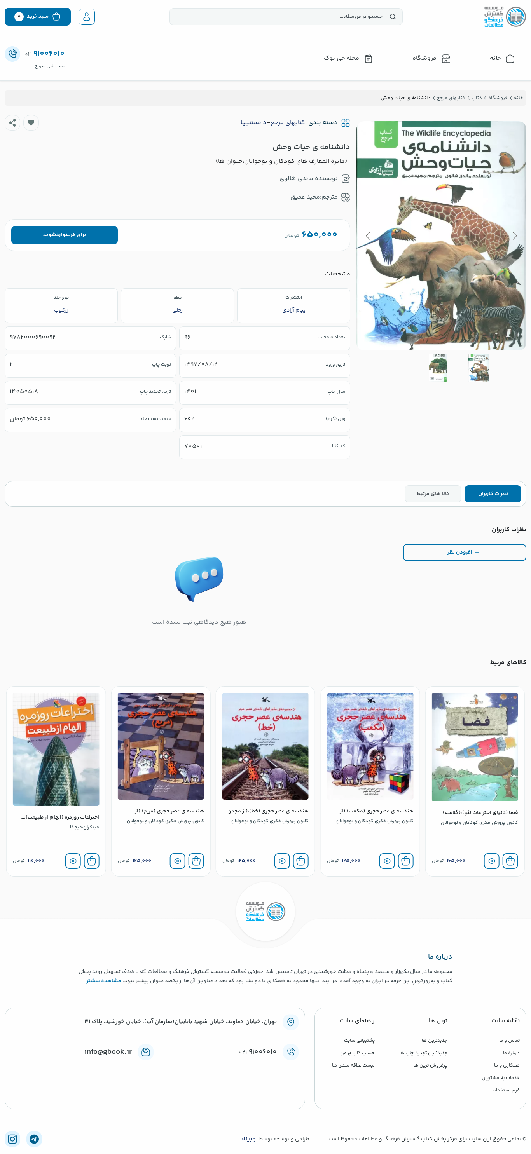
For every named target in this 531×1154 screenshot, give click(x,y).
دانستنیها (254, 122)
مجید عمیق (305, 197)
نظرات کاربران (493, 494)
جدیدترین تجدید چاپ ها (423, 1053)
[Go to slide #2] (438, 368)
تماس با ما (509, 1040)
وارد (60, 235)
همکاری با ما (507, 1065)
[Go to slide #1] (479, 368)
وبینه (249, 1139)
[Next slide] (368, 236)
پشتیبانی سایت (359, 1040)
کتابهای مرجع (288, 122)
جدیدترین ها (434, 1040)
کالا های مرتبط (433, 494)
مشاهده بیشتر (103, 981)
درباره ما (511, 1053)
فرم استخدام (506, 1090)
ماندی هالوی (296, 178)
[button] (31, 123)
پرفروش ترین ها (430, 1065)
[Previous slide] (514, 236)
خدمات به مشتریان (501, 1078)
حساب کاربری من (357, 1053)
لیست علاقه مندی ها (353, 1065)
